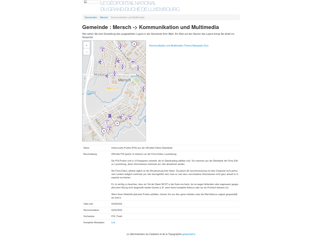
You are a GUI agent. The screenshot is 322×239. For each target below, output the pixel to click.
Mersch (104, 17)
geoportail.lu (188, 234)
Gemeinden (91, 17)
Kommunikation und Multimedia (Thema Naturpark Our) (178, 45)
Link (113, 222)
